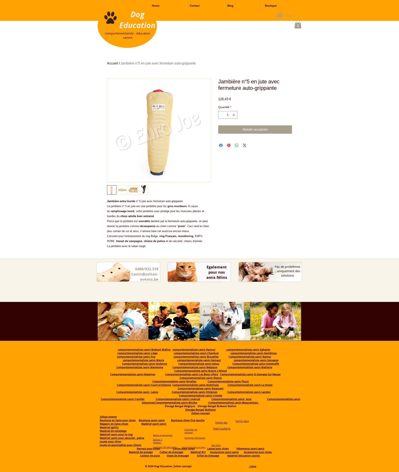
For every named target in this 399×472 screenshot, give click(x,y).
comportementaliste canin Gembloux (253, 353)
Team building (221, 428)
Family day (221, 422)
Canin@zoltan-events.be (144, 277)
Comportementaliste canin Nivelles (174, 381)
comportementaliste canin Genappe (255, 360)
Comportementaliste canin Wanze (201, 378)
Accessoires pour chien (258, 452)
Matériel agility (109, 427)
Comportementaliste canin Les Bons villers (191, 374)
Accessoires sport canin (224, 452)
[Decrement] (221, 115)
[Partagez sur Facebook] (220, 145)
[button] (298, 24)
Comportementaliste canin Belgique (194, 367)
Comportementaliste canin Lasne (137, 392)
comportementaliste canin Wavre (143, 360)
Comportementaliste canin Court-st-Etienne (144, 385)
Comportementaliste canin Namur (250, 356)
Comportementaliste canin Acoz (231, 399)
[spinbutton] (228, 115)
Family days (242, 421)
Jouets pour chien (110, 441)
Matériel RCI (198, 452)
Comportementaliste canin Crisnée (200, 395)
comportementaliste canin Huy (136, 356)
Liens (252, 466)
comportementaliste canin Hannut (193, 349)
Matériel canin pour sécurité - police (122, 438)
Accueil (112, 63)
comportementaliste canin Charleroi (196, 353)
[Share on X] (244, 145)
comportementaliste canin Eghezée (247, 349)
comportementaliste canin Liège (137, 353)
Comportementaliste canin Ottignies (194, 392)
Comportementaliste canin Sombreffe (255, 364)
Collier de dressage (171, 452)
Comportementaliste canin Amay (198, 364)
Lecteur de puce (150, 455)
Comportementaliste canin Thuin (228, 381)
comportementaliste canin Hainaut (199, 360)
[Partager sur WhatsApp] (236, 145)
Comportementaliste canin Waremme (139, 367)
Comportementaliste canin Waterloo (132, 374)
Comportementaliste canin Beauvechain (233, 402)
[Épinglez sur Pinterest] (228, 145)
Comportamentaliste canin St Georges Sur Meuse (250, 374)
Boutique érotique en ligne (194, 447)
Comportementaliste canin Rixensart (200, 388)
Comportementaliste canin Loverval (178, 399)
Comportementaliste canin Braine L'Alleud (200, 371)
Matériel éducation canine (243, 455)
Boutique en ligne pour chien (118, 420)
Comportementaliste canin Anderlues (195, 385)
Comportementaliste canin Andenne (144, 364)
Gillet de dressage (208, 455)
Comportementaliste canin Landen (249, 392)
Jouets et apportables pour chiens (120, 445)
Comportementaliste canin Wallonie (249, 367)
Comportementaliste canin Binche (176, 402)
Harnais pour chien (148, 448)
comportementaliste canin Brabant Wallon (144, 349)
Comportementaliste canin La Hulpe (250, 385)
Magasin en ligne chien (114, 424)
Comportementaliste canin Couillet (122, 399)
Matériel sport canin (153, 424)
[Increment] (234, 115)
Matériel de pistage (141, 452)
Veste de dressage (178, 455)
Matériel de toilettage (113, 431)
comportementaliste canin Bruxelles (196, 356)
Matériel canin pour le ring (116, 434)
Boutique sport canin (152, 420)
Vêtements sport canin (250, 448)
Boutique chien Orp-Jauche (187, 420)
